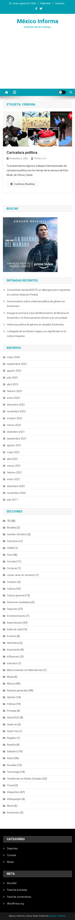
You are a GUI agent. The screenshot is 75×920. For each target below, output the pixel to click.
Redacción (40, 158)
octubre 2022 (14, 418)
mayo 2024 (13, 357)
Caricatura (13, 541)
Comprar (12, 568)
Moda (10, 676)
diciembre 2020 (16, 486)
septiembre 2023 (17, 363)
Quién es (12, 724)
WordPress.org (15, 903)
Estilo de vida (14, 629)
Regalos (11, 737)
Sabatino (12, 751)
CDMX (10, 548)
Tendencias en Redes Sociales (24, 778)
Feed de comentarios (19, 896)
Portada (11, 710)
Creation (12, 581)
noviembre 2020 (16, 492)
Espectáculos (14, 622)
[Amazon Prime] (30, 244)
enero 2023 (13, 397)
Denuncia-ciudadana (19, 602)
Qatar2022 (13, 717)
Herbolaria (13, 642)
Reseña (11, 744)
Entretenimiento (16, 615)
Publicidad (45, 3)
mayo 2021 (13, 452)
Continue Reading (24, 184)
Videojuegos (14, 799)
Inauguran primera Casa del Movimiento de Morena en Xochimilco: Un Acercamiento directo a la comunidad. (38, 315)
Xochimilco (13, 812)
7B (8, 520)
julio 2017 (12, 499)
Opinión (11, 697)
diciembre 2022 (16, 404)
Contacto (59, 3)
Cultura (11, 588)
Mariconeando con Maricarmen (25, 670)
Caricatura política (22, 152)
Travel (10, 785)
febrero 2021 (14, 472)
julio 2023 (12, 377)
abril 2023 (12, 384)
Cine (9, 554)
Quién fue (12, 731)
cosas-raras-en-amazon (21, 575)
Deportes (12, 608)
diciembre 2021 (16, 431)
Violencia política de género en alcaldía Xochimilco (35, 324)
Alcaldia (11, 527)
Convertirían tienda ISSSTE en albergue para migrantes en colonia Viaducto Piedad (38, 292)
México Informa (37, 21)
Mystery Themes (57, 916)
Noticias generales (17, 690)
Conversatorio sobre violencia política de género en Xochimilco (36, 304)
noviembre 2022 (16, 411)
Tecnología (13, 771)
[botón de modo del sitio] (62, 92)
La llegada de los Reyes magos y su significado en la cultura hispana (36, 333)
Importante (13, 649)
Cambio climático (17, 534)
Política (11, 704)
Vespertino (13, 792)
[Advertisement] (37, 66)
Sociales (12, 765)
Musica (11, 683)
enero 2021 (13, 479)
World (10, 805)
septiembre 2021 (17, 438)
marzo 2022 (14, 425)
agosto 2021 (14, 445)
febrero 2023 (14, 391)
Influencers (13, 656)
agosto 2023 (14, 370)
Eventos (11, 636)
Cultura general (16, 595)
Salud (10, 758)
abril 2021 (12, 459)
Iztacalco (12, 663)
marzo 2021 (14, 465)
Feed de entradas (17, 889)
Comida (11, 561)
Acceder (12, 883)
